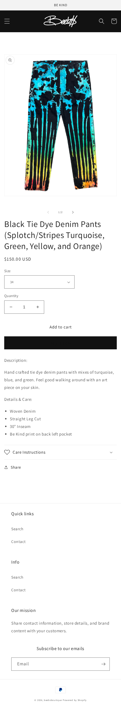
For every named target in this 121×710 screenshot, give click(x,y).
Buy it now (60, 343)
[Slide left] (48, 212)
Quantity (11, 295)
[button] (7, 21)
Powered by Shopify (75, 700)
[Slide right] (73, 212)
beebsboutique (53, 700)
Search (17, 528)
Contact (18, 541)
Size (7, 271)
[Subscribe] (103, 664)
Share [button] (16, 467)
